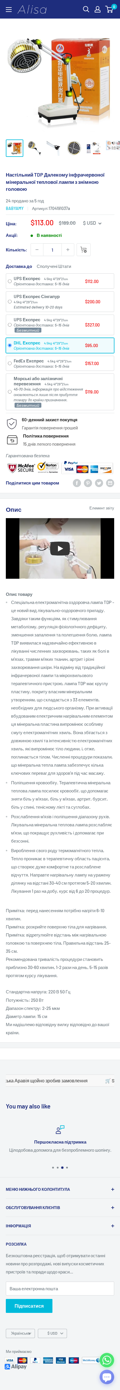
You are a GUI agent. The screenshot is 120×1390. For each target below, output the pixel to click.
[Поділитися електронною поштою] (110, 482)
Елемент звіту (101, 508)
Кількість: (16, 249)
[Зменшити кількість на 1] (37, 250)
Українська (20, 1333)
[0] (109, 9)
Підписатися (29, 1306)
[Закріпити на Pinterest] (88, 482)
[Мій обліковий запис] (97, 9)
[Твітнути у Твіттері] (99, 482)
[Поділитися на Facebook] (77, 482)
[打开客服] (107, 1377)
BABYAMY (15, 208)
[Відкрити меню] (9, 9)
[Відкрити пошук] (86, 9)
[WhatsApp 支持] (107, 1360)
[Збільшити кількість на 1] (68, 250)
